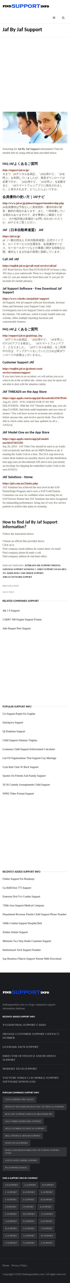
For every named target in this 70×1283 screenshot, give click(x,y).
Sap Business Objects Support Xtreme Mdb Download (32, 958)
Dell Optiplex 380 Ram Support (22, 1136)
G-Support (28, 1199)
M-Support (29, 1214)
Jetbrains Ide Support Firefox (42, 565)
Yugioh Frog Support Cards (24, 1024)
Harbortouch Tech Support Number (22, 950)
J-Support (28, 1207)
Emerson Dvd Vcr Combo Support (21, 896)
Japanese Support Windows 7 (19, 569)
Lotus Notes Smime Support (21, 1160)
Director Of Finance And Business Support (29, 1058)
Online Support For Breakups (18, 878)
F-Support (10, 1199)
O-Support (11, 1221)
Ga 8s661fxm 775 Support (17, 887)
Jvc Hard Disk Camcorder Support (23, 573)
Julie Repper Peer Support (17, 628)
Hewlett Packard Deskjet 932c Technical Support (34, 1107)
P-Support (28, 1221)
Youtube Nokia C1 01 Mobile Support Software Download (31, 1079)
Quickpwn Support (13, 722)
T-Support (46, 1228)
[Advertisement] (35, 72)
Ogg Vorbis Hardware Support (23, 1121)
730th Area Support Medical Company (23, 905)
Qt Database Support (14, 731)
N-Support (47, 1214)
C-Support (11, 1192)
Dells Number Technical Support (25, 1128)
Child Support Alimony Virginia (20, 740)
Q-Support (46, 1221)
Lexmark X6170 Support (21, 1046)
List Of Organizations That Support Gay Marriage (29, 758)
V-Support (29, 1236)
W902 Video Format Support (18, 793)
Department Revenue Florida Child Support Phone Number (34, 914)
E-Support (47, 1192)
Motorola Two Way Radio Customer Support (27, 941)
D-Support (29, 1192)
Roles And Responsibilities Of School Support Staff (32, 1151)
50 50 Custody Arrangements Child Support (26, 784)
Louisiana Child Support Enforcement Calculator (29, 749)
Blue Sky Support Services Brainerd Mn (28, 1114)
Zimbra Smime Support (15, 932)
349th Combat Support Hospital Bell (22, 923)
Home (6, 1265)
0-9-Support (11, 1185)
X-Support (11, 1243)
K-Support (46, 1207)
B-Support (48, 1185)
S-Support (28, 1228)
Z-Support (46, 1243)
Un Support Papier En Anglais (19, 713)
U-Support (11, 1236)
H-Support (46, 1199)
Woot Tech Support (16, 1143)
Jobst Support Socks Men (51, 569)
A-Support (30, 1185)
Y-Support (29, 1243)
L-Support (11, 1214)
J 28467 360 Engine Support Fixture (22, 619)
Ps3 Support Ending (16, 1168)
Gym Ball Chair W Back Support (20, 767)
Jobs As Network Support (17, 577)
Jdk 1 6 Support (11, 610)
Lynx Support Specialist (19, 1099)
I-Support (10, 1207)
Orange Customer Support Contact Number (31, 1036)
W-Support (47, 1236)
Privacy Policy (19, 1265)
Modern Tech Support (20, 1068)
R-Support (11, 1228)
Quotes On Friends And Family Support (24, 775)
